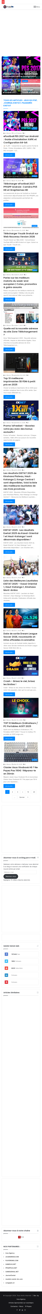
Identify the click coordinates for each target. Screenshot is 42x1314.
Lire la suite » (9, 155)
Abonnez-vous (11, 876)
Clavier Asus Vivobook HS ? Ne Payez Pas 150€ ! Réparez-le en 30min (20, 770)
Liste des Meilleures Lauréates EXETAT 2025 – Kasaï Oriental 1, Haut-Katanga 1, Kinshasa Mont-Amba (20, 585)
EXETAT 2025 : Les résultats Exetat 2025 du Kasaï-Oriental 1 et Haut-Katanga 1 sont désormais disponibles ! (20, 534)
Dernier (22, 797)
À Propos (28, 1306)
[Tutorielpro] (9, 6)
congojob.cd (9, 1283)
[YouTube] (22, 1310)
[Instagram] (25, 1310)
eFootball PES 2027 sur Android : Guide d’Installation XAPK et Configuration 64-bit (20, 76)
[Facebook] (17, 1310)
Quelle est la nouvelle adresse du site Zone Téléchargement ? (20, 331)
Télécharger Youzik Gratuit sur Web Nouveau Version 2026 (30, 93)
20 (34, 792)
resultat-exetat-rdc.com (14, 1279)
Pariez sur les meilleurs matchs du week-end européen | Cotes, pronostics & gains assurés (20, 282)
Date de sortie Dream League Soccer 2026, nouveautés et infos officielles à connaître (20, 637)
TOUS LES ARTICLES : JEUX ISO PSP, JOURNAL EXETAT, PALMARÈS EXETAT (20, 103)
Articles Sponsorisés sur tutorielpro (21, 1303)
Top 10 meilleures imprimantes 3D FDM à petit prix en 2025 (19, 381)
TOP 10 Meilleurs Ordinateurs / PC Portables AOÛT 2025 (20, 725)
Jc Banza (7, 133)
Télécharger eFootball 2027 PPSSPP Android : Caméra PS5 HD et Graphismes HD (20, 187)
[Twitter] (19, 1310)
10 (28, 792)
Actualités (5, 58)
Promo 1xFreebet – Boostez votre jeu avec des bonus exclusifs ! (19, 429)
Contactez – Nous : (17, 1306)
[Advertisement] (21, 33)
